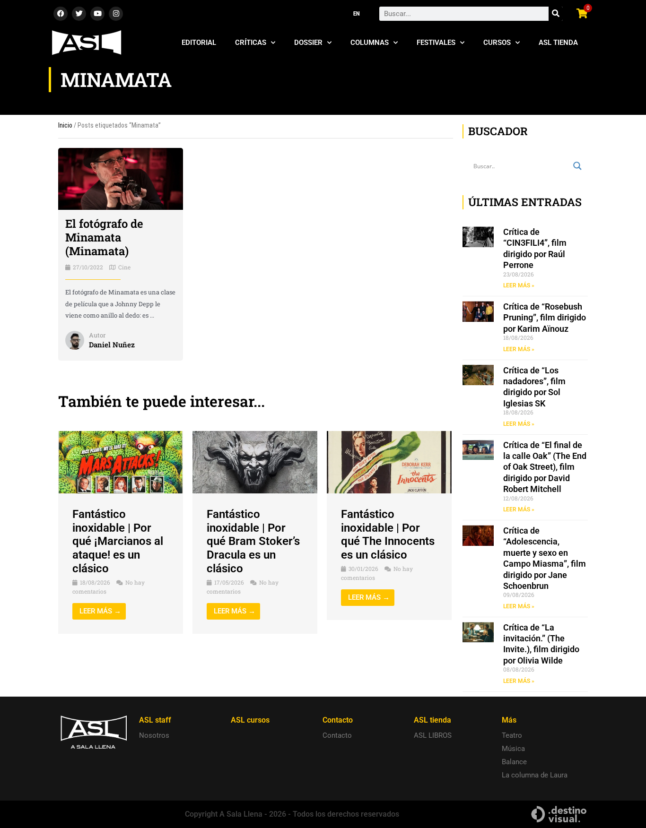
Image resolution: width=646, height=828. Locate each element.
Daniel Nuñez (112, 344)
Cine (124, 267)
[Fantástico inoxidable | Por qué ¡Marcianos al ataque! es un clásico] (120, 461)
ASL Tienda (558, 42)
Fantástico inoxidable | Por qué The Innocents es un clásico (388, 534)
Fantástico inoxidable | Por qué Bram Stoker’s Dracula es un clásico (253, 541)
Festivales (436, 42)
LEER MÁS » (518, 285)
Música (513, 748)
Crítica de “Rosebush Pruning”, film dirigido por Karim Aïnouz (544, 318)
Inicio (65, 125)
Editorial (199, 42)
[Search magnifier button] (577, 165)
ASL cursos (250, 720)
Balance (514, 762)
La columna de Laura (534, 775)
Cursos (497, 42)
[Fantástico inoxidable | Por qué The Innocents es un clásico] (389, 461)
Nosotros (154, 735)
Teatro (512, 735)
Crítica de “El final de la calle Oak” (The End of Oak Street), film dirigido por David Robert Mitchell (544, 467)
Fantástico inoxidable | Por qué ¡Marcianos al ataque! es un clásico (117, 541)
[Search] (556, 14)
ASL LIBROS (433, 735)
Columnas (369, 42)
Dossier (308, 42)
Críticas (250, 42)
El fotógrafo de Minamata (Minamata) (104, 237)
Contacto (337, 735)
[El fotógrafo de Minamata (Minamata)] (120, 178)
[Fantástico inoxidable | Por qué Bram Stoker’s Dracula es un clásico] (254, 461)
